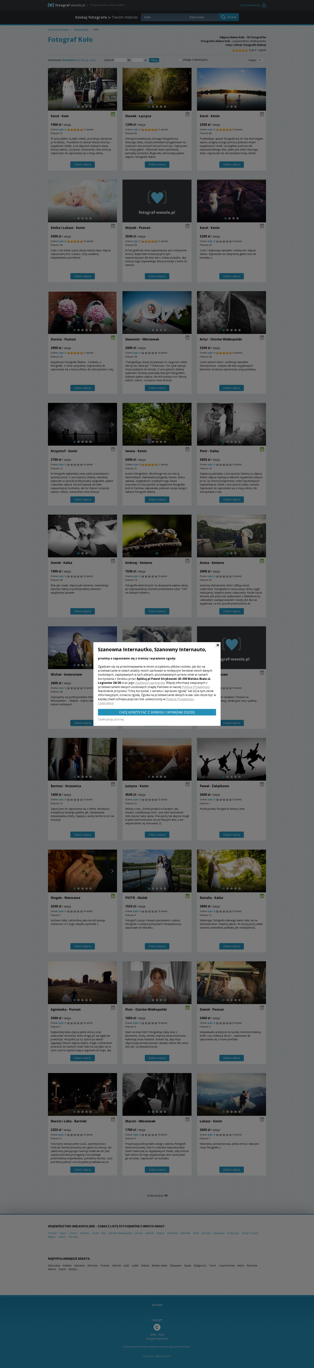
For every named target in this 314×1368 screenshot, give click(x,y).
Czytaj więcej (106, 703)
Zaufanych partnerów (150, 683)
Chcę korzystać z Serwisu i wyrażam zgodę (157, 712)
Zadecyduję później (111, 719)
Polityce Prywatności (196, 687)
